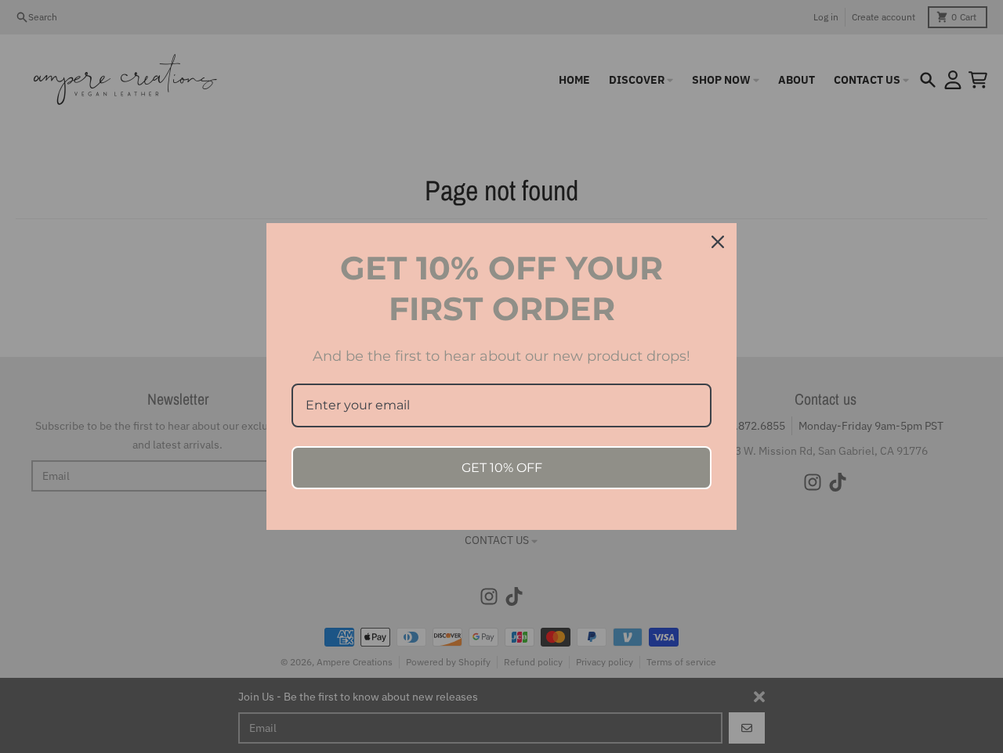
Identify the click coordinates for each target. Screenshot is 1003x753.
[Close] (718, 242)
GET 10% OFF (502, 467)
